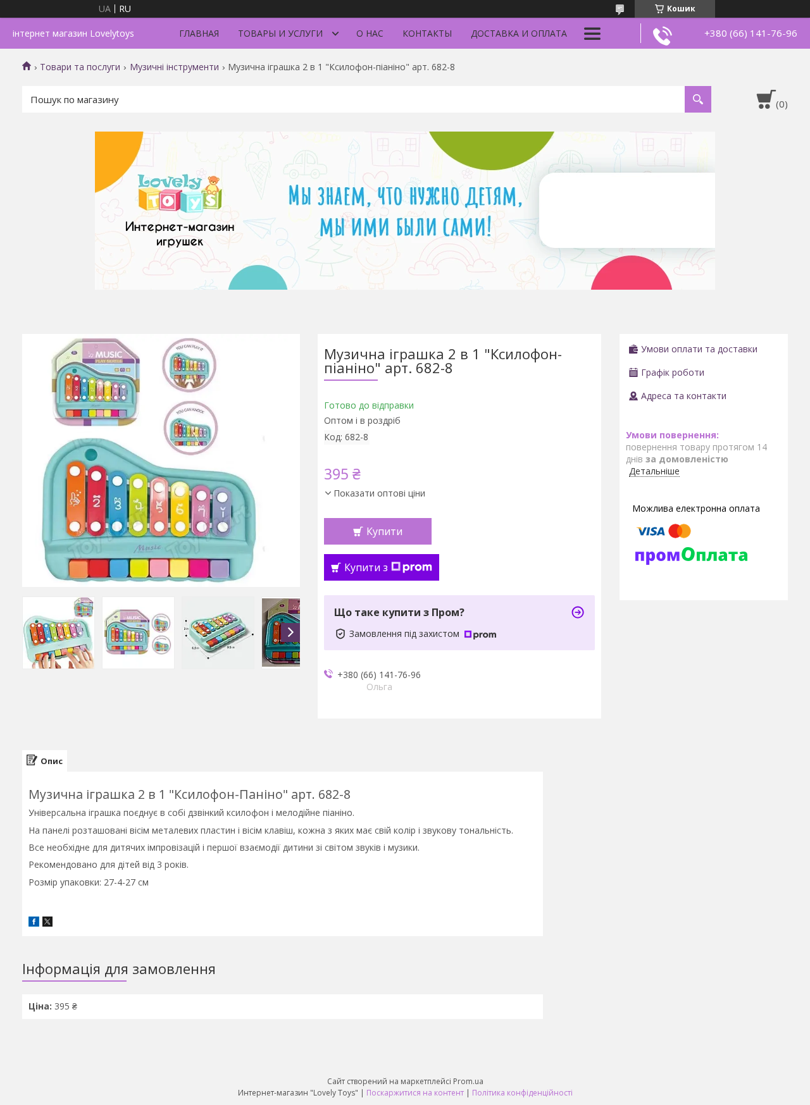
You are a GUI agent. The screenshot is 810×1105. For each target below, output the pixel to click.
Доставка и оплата (519, 33)
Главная (199, 33)
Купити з (366, 567)
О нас (369, 33)
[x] (47, 923)
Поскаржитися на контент (415, 1092)
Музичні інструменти (174, 67)
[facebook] (33, 923)
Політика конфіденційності (522, 1092)
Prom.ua (468, 1081)
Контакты (427, 33)
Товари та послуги (80, 67)
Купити (384, 531)
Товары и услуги (280, 33)
